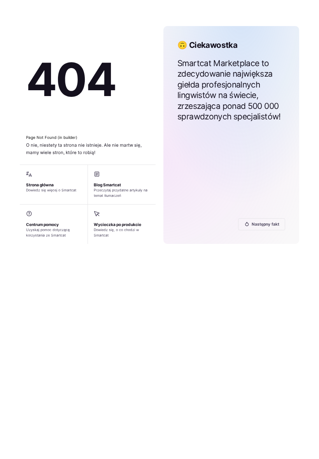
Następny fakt (265, 224)
